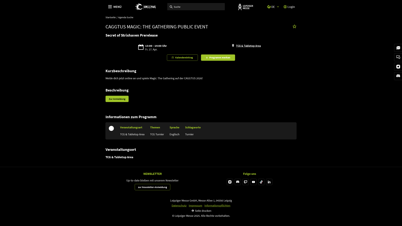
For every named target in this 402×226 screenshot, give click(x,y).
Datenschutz (179, 205)
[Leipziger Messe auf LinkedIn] (269, 182)
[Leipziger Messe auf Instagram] (230, 182)
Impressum (195, 205)
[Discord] (398, 76)
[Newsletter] (398, 48)
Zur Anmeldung (117, 98)
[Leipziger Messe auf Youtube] (253, 182)
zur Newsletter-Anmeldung (152, 187)
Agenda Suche (125, 17)
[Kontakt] (398, 57)
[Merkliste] (294, 26)
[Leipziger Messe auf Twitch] (245, 182)
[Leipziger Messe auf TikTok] (261, 182)
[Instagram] (398, 67)
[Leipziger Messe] (246, 6)
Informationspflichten (217, 205)
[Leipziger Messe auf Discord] (238, 182)
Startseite (111, 17)
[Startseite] (145, 6)
